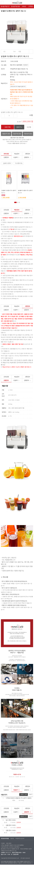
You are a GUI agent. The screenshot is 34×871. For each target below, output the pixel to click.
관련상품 (6, 153)
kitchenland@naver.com (10, 850)
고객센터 (30, 6)
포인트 (3, 69)
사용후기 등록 (23, 794)
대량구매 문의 (17, 133)
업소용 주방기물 (15, 6)
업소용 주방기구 (5, 6)
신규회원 (3, 74)
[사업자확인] (16, 847)
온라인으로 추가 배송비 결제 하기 (18, 86)
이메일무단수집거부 (19, 838)
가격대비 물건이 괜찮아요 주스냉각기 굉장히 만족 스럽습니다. (18, 798)
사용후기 (16, 157)
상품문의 (27, 157)
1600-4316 (8, 852)
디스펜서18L (19, 163)
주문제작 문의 (28, 133)
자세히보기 (25, 65)
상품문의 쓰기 (23, 816)
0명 (4, 51)
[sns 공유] (31, 52)
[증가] (15, 116)
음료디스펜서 (7, 163)
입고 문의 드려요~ (10, 820)
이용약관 (12, 838)
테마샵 (24, 6)
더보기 (30, 794)
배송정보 (16, 153)
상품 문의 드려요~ (10, 825)
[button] (15, 202)
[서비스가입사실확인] (28, 863)
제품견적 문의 (6, 133)
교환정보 (27, 153)
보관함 (29, 127)
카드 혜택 (3, 65)
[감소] (3, 116)
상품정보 (6, 157)
